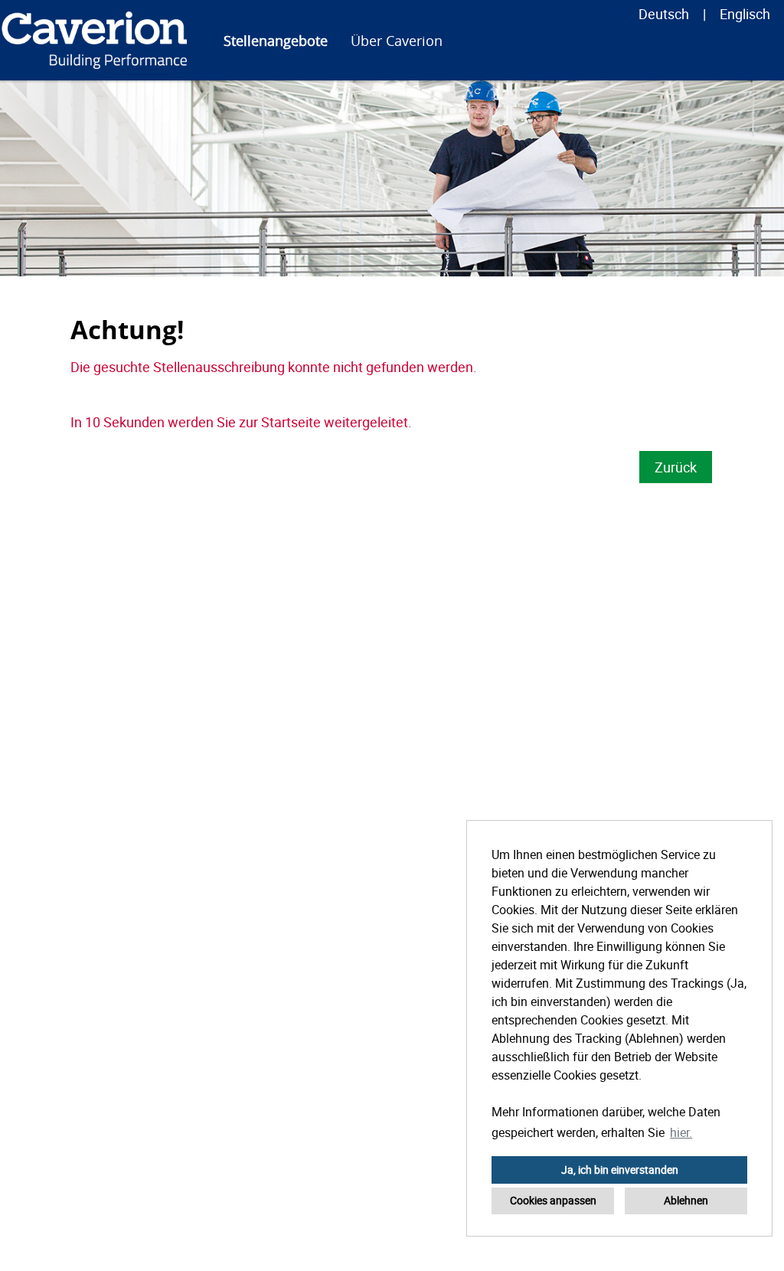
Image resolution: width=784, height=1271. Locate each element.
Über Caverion (397, 40)
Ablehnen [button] (686, 1200)
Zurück (676, 467)
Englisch (745, 14)
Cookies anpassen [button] (553, 1200)
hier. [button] (681, 1132)
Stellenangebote (276, 40)
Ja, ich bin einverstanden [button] (619, 1169)
